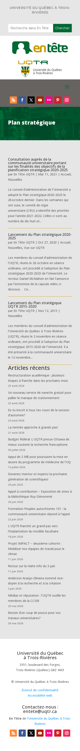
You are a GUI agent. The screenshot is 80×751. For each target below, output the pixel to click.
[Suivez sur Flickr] (48, 100)
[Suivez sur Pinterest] (57, 100)
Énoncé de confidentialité (40, 690)
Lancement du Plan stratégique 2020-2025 (40, 236)
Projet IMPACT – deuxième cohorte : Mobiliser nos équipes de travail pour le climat (36, 548)
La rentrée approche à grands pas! (33, 427)
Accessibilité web (40, 695)
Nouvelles (15, 179)
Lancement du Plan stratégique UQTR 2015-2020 (34, 304)
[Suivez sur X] (31, 100)
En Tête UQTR (24, 174)
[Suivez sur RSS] (13, 100)
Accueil (66, 174)
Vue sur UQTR (34, 248)
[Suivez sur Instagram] (66, 100)
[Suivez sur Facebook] (22, 100)
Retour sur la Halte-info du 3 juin (31, 566)
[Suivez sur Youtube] (40, 100)
